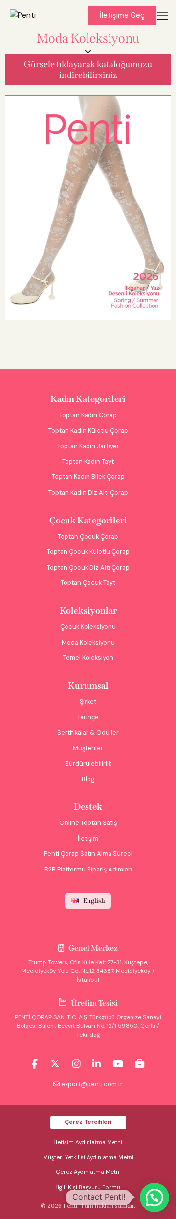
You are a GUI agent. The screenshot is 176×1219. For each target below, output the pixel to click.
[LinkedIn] (96, 1064)
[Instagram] (76, 1064)
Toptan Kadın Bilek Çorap (88, 477)
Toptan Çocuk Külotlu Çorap (88, 551)
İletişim (88, 838)
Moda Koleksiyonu (88, 642)
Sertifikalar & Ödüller (88, 732)
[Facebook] (35, 1064)
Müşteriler (88, 748)
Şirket (88, 701)
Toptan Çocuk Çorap (88, 536)
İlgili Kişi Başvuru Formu (88, 1187)
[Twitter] (55, 1064)
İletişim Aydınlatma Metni (88, 1142)
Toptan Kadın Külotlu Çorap (88, 430)
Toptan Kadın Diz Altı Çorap (88, 492)
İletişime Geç (122, 15)
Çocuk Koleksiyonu (88, 626)
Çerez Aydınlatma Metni (88, 1172)
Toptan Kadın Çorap (88, 415)
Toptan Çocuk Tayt (88, 582)
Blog (88, 779)
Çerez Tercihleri (88, 1122)
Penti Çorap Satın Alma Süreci (88, 853)
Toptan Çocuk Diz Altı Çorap (88, 567)
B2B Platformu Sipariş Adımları (88, 869)
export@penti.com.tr (92, 1084)
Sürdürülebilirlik (88, 763)
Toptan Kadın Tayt (88, 461)
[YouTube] (117, 1064)
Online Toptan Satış (88, 823)
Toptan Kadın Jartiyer (88, 446)
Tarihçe (88, 717)
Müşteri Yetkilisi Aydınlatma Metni (88, 1157)
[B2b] (139, 1064)
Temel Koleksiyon (88, 657)
